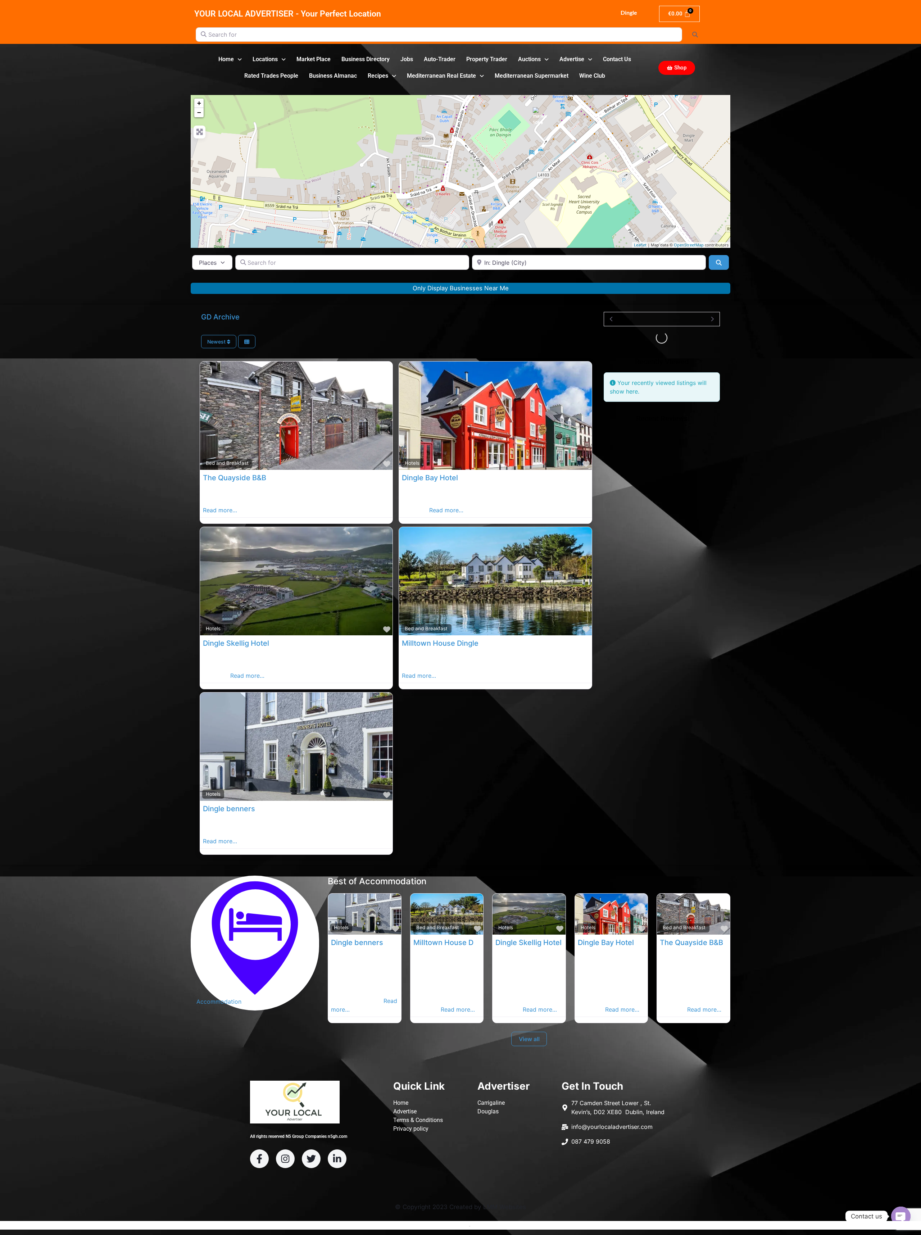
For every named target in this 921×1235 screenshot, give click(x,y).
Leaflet (640, 245)
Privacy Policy (487, 1226)
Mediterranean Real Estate (441, 75)
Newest (217, 342)
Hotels (412, 463)
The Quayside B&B (234, 477)
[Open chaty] (901, 1216)
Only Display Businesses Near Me (461, 288)
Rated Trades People (271, 75)
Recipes (378, 75)
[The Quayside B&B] (415, 209)
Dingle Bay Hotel (430, 477)
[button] (230, 59)
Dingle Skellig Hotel (236, 643)
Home (226, 59)
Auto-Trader (439, 59)
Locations (265, 59)
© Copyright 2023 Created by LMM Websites (460, 1207)
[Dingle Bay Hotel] (380, 191)
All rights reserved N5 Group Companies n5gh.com (298, 1136)
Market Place (313, 59)
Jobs (406, 59)
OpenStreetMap (689, 245)
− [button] (199, 112)
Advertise (571, 59)
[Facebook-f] (259, 1158)
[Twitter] (311, 1158)
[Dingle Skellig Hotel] (542, 116)
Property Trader (486, 59)
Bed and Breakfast (227, 463)
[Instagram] (285, 1158)
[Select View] (246, 341)
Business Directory (365, 59)
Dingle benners (229, 808)
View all (529, 1039)
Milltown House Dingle (440, 643)
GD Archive (220, 317)
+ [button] (199, 103)
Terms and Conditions (442, 1226)
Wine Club (592, 75)
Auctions (529, 59)
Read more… (220, 510)
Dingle (628, 12)
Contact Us (617, 59)
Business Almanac (333, 75)
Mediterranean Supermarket (531, 75)
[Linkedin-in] (337, 1158)
